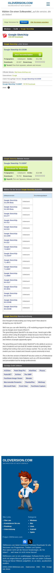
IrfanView (32, 371)
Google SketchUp (18, 34)
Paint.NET (7, 374)
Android (33, 529)
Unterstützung (9, 529)
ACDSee (7, 371)
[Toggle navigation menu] (48, 4)
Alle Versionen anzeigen (39, 22)
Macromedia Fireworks (12, 382)
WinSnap (41, 382)
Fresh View (23, 386)
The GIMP (28, 374)
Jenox (8, 569)
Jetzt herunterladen (23, 54)
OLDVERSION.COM (20, 2)
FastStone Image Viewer (13, 378)
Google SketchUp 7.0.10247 (12, 84)
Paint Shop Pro (19, 371)
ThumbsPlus (30, 382)
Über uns (7, 520)
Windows (7, 29)
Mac (31, 523)
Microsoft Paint (9, 386)
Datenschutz (30, 567)
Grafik (15, 29)
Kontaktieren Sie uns (12, 523)
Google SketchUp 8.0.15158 (15, 50)
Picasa (42, 371)
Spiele (32, 532)
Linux (32, 526)
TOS (43, 567)
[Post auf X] (9, 87)
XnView (18, 374)
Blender (29, 378)
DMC (38, 567)
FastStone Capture (38, 386)
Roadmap (7, 526)
